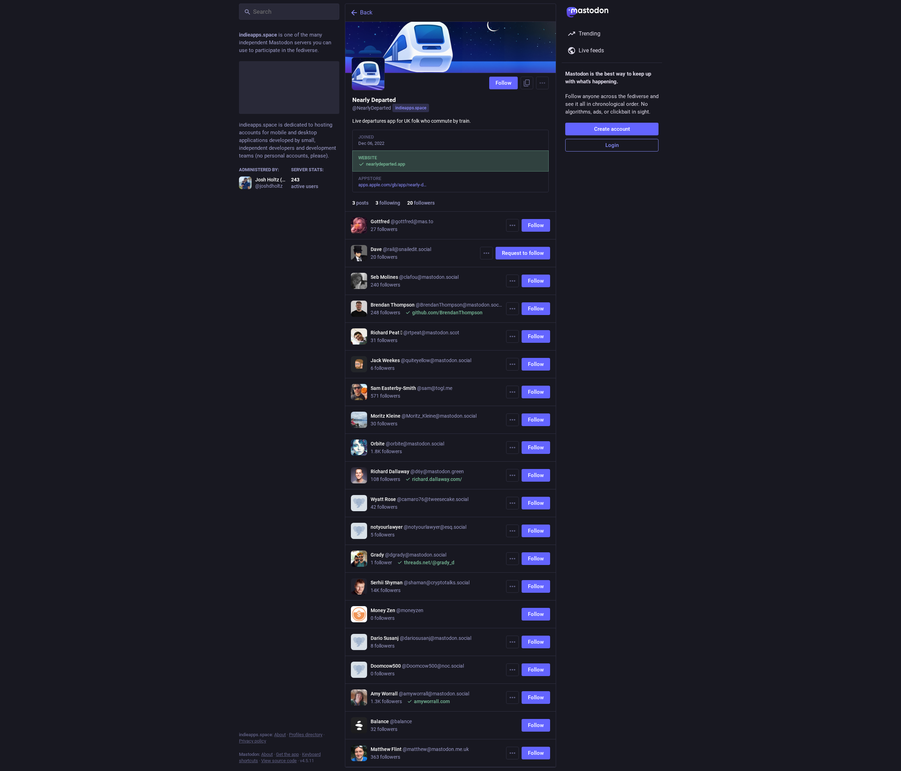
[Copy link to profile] (527, 83)
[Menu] (542, 83)
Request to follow (523, 253)
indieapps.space (410, 107)
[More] (512, 225)
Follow (503, 83)
